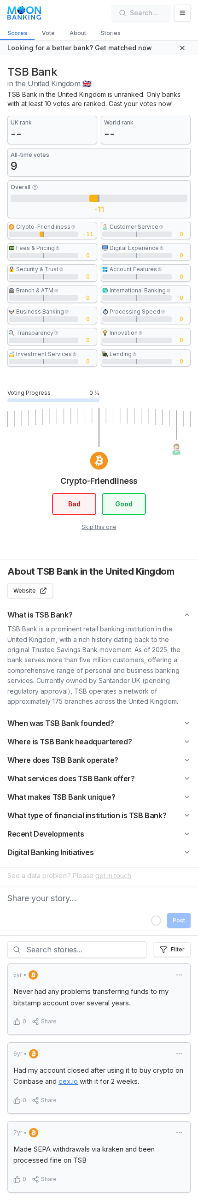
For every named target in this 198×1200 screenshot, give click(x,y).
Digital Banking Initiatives (50, 852)
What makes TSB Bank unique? (61, 797)
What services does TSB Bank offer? (70, 778)
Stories (111, 33)
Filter (178, 949)
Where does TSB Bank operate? (62, 760)
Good (124, 504)
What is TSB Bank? (39, 614)
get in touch (113, 875)
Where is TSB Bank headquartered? (69, 741)
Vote (48, 33)
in (49, 83)
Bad (74, 504)
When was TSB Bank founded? (60, 723)
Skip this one (99, 526)
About (78, 33)
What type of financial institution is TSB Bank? (86, 815)
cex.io (68, 1081)
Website (24, 590)
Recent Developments (45, 833)
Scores (17, 33)
